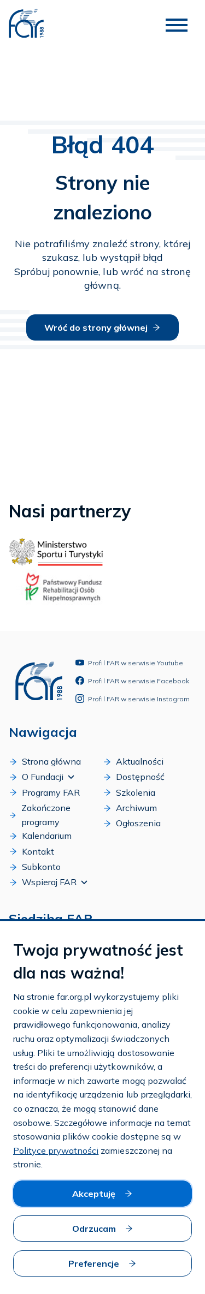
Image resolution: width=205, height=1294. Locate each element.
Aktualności (139, 761)
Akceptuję (93, 1193)
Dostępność (140, 776)
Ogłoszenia (138, 823)
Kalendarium (47, 835)
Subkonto (41, 866)
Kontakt (38, 851)
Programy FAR (51, 792)
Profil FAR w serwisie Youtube (135, 663)
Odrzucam (94, 1228)
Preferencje (93, 1263)
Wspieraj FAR (49, 881)
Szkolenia (135, 792)
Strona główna (51, 761)
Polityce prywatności (55, 1150)
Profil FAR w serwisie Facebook (138, 681)
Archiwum (136, 807)
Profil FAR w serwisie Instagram (139, 699)
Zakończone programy (46, 814)
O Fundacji (42, 776)
